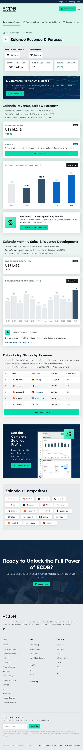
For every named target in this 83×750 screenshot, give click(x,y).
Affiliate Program (63, 658)
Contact (59, 662)
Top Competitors (32, 22)
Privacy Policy (57, 745)
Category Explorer (9, 667)
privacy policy (26, 734)
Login (61, 2)
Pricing (59, 674)
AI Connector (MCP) (9, 702)
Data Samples (15, 33)
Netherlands (39, 398)
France (36, 386)
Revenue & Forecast (13, 22)
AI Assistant (7, 662)
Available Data (35, 649)
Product (6, 639)
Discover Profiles (20, 466)
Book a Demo (69, 9)
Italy (36, 404)
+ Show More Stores (41, 412)
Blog (31, 670)
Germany (37, 380)
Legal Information (43, 745)
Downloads (7, 693)
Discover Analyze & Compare (35, 228)
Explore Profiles (40, 153)
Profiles (5, 645)
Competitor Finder (9, 654)
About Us (60, 645)
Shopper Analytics (9, 680)
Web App (6, 685)
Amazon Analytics (9, 676)
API (4, 689)
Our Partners (61, 649)
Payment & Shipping (52, 22)
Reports (32, 675)
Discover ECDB (16, 94)
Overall (70, 165)
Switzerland (38, 392)
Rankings (6, 658)
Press (59, 667)
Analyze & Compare (10, 649)
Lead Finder (7, 671)
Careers (59, 653)
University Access (74, 2)
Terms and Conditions (72, 745)
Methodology (34, 645)
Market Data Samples (37, 658)
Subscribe (34, 726)
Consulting (34, 682)
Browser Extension (9, 698)
